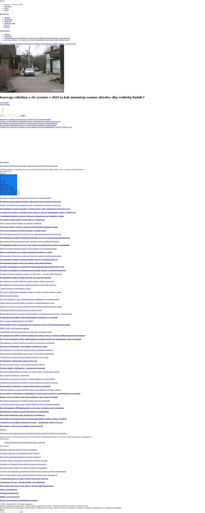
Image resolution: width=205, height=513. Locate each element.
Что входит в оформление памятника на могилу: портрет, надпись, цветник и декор (30, 292)
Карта (6, 10)
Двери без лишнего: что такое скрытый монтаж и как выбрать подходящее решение (30, 390)
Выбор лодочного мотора (9, 296)
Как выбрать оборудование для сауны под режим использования (23, 468)
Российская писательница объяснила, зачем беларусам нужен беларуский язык (28, 123)
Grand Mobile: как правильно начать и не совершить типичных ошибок (26, 332)
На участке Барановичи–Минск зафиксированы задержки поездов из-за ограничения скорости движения (40, 339)
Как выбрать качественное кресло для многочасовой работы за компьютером (28, 125)
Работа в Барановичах (8, 489)
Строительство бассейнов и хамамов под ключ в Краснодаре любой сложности (29, 383)
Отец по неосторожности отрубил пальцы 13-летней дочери (23, 230)
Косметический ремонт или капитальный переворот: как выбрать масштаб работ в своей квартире (36, 314)
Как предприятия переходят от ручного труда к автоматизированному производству (31, 234)
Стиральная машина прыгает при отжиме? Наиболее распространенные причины (30, 404)
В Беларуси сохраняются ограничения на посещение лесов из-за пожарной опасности (33, 270)
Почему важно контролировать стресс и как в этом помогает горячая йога (27, 354)
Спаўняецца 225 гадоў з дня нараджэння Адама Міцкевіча (22, 482)
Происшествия (9, 23)
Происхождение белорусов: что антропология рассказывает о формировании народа (31, 256)
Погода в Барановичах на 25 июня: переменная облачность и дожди (26, 252)
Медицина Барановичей (9, 493)
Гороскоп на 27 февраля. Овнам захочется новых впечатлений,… (23, 464)
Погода (7, 25)
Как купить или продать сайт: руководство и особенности (22, 415)
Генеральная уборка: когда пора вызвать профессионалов (21, 310)
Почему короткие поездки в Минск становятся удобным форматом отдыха (27, 303)
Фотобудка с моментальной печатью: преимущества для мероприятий (25, 119)
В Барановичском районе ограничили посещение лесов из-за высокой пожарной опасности (35, 238)
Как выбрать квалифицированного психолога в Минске (20, 457)
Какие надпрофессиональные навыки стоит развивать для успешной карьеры (28, 249)
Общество (8, 21)
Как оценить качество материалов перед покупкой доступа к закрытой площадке (29, 241)
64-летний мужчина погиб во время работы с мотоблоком (22, 220)
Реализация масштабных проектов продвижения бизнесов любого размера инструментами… (34, 433)
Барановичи (4, 14)
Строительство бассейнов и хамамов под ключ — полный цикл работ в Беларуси (31, 422)
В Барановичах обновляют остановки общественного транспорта (25, 386)
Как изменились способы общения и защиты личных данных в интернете (27, 281)
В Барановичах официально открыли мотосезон (18, 361)
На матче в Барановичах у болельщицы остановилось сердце (23, 346)
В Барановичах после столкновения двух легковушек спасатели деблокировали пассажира (35, 325)
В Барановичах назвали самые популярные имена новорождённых (26, 263)
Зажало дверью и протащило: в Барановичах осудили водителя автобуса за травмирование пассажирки (40, 393)
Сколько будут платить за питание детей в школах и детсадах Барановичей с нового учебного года (36, 127)
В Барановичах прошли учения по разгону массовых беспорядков (25, 278)
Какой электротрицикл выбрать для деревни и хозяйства (20, 223)
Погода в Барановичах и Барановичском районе (18, 500)
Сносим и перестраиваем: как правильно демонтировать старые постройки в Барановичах (33, 471)
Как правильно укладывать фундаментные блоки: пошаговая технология (26, 350)
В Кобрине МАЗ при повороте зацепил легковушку (19, 450)
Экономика (8, 19)
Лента (6, 8)
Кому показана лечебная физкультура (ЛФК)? (16, 321)
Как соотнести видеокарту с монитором (14, 375)
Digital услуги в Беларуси (9, 497)
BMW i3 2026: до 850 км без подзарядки (14, 328)
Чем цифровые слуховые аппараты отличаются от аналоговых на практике (27, 343)
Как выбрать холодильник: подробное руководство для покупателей (25, 401)
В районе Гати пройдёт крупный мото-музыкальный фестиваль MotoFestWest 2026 (32, 267)
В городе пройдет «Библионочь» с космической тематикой (22, 368)
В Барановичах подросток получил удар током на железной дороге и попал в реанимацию (34, 245)
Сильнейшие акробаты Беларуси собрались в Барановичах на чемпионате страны (32, 216)
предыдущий (5, 104)
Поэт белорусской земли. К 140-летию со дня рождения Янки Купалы (27, 486)
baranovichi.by (5, 31)
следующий (4, 102)
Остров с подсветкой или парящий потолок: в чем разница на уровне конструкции (30, 121)
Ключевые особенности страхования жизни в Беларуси (20, 453)
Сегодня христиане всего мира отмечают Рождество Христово (24, 479)
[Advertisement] (64, 145)
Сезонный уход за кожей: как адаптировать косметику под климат (24, 357)
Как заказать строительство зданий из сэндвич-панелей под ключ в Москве (27, 379)
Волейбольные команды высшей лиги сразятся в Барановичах (24, 411)
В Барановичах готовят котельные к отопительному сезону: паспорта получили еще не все (35, 209)
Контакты (7, 6)
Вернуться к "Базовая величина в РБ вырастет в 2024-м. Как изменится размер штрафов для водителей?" (38, 44)
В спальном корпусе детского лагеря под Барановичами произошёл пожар (28, 227)
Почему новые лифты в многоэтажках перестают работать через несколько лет (28, 475)
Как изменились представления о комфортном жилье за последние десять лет (28, 285)
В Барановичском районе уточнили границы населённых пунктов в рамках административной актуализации (42, 335)
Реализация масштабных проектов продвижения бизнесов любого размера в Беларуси (33, 419)
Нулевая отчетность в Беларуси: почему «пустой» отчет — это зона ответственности (31, 274)
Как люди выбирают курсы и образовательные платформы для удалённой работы (29, 299)
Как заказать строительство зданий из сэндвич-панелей (21, 426)
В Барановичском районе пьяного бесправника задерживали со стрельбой (28, 317)
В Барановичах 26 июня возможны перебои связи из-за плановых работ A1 (29, 259)
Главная (7, 17)
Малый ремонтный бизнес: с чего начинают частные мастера (22, 364)
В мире (7, 27)
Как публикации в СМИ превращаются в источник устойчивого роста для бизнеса (32, 408)
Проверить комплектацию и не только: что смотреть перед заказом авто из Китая (29, 372)
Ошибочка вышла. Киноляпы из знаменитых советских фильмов (24, 460)
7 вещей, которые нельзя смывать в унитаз (15, 288)
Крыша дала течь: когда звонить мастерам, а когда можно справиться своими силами (31, 307)
